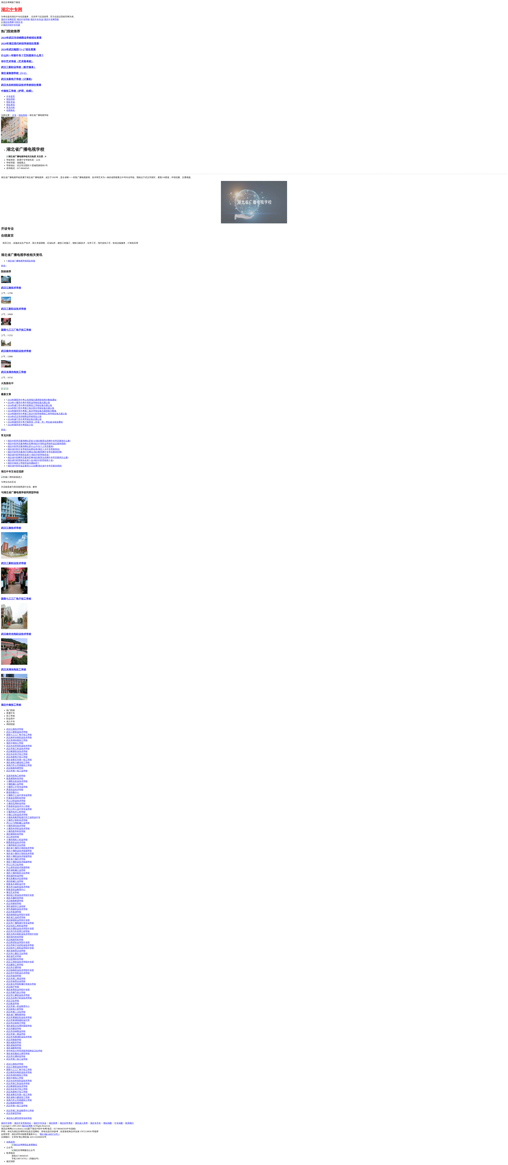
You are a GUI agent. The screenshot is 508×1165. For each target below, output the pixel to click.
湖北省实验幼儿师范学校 (18, 1053)
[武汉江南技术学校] (6, 282)
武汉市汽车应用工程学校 (18, 931)
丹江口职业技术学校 (15, 801)
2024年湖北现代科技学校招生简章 (20, 43)
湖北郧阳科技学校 (14, 834)
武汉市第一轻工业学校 (17, 771)
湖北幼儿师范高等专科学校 (19, 1118)
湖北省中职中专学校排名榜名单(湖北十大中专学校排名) (34, 449)
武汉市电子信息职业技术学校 (20, 945)
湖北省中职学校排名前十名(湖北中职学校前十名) (30, 460)
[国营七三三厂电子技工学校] (6, 324)
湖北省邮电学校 (13, 1048)
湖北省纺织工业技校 (15, 906)
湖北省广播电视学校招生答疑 (21, 261)
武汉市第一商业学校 (15, 1034)
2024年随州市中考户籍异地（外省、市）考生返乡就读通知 (35, 422)
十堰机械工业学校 (14, 784)
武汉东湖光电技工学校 (13, 372)
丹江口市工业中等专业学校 (19, 809)
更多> (3, 266)
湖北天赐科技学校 (14, 898)
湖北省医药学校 (13, 1042)
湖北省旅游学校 (13, 1045)
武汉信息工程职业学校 (17, 926)
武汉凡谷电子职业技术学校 (19, 998)
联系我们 (129, 1123)
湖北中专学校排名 (22, 1123)
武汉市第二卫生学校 (15, 1012)
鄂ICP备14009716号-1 (50, 1134)
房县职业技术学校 (14, 789)
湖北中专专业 (36, 19)
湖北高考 (53, 1123)
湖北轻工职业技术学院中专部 (20, 895)
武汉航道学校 (12, 1003)
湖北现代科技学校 (14, 937)
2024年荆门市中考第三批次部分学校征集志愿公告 (31, 408)
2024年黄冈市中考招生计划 (20, 425)
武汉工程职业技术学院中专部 (20, 962)
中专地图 (118, 1123)
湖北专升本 (95, 1123)
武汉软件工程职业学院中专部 (20, 948)
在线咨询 (10, 1142)
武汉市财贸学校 (13, 1113)
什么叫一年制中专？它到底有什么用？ (22, 55)
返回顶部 (10, 1161)
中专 (14, 115)
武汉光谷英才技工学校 (17, 754)
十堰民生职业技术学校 (17, 781)
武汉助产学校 (12, 987)
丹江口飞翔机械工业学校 (18, 823)
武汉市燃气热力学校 (15, 992)
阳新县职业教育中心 (15, 889)
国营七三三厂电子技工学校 (16, 329)
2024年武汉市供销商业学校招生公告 (25, 416)
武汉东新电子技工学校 (17, 757)
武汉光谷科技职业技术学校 (19, 746)
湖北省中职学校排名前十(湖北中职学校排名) (28, 455)
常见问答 (10, 107)
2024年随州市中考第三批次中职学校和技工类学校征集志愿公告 (37, 414)
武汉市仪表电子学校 (15, 1023)
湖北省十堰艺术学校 (15, 859)
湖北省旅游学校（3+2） (14, 73)
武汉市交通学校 (13, 967)
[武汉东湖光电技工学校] (6, 367)
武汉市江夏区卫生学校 (17, 953)
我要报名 (34, 168)
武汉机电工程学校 (14, 1009)
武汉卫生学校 (12, 1001)
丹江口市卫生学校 (14, 864)
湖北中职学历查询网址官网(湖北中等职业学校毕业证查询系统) (37, 443)
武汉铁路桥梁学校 (14, 901)
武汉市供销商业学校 (15, 1031)
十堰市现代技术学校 (15, 826)
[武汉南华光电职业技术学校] (6, 345)
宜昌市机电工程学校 (15, 776)
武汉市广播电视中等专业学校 (20, 923)
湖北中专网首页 (8, 19)
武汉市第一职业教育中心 (18, 1006)
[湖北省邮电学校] (7, 389)
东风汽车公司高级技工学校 (19, 765)
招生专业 (10, 102)
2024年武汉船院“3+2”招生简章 (18, 49)
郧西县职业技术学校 (15, 842)
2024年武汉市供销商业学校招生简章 (21, 37)
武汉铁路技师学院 (14, 768)
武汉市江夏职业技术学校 (18, 995)
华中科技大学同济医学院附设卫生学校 (24, 1051)
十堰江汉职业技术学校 (17, 814)
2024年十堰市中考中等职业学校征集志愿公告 (29, 402)
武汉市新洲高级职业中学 (18, 1020)
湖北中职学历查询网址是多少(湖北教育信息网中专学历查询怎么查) (39, 441)
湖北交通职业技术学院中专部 (20, 928)
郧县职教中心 (12, 792)
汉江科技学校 (12, 837)
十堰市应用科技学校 (15, 803)
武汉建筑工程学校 (14, 964)
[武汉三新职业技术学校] (6, 303)
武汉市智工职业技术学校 (18, 748)
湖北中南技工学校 (11, 704)
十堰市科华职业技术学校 (18, 828)
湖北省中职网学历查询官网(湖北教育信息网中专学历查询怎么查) (38, 457)
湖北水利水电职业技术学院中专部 (22, 934)
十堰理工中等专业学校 (17, 787)
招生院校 (10, 99)
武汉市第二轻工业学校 (17, 1059)
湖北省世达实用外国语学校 (19, 1026)
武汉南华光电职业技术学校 (16, 351)
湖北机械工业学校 (14, 881)
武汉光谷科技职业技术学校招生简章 (21, 84)
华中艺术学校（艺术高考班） (17, 61)
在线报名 (10, 110)
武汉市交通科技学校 (15, 1056)
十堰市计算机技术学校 (17, 820)
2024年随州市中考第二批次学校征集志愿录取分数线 (32, 411)
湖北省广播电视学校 (15, 1015)
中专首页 (10, 96)
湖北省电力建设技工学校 (18, 762)
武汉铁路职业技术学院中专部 (20, 970)
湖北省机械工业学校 (15, 870)
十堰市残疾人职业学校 (17, 839)
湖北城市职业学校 (14, 876)
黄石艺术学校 (12, 892)
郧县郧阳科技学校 (14, 778)
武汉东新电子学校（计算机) (16, 79)
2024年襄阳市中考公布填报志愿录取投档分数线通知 (32, 400)
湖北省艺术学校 (13, 956)
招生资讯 (10, 105)
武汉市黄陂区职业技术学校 (19, 1017)
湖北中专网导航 (51, 19)
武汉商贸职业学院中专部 (18, 942)
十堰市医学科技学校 (15, 831)
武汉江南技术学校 (11, 287)
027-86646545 (23, 168)
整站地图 (107, 1123)
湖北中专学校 (23, 19)
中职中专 (18, 22)
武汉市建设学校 (13, 1028)
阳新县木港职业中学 (15, 884)
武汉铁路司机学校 (14, 939)
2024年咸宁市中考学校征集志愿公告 (25, 419)
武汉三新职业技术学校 (13, 308)
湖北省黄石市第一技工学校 (19, 760)
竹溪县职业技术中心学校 (18, 806)
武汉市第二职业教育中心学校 (20, 1110)
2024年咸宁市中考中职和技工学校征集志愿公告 (30, 405)
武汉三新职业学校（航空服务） (18, 67)
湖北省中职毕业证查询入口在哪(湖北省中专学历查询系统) (35, 466)
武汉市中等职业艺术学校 (18, 973)
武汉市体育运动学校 (15, 981)
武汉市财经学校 (13, 903)
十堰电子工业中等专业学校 (19, 795)
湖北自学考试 (66, 1123)
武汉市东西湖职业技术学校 (19, 1037)
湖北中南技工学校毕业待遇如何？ (23, 463)
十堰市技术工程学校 (15, 812)
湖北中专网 (6, 1123)
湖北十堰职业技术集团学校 (19, 851)
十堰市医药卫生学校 (15, 845)
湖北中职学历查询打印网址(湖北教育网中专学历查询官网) (35, 452)
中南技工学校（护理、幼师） (17, 90)
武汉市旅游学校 (13, 976)
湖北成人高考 (81, 1123)
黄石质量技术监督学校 (17, 878)
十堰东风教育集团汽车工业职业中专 (23, 817)
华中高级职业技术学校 (17, 909)
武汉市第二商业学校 (15, 978)
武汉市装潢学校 (13, 912)
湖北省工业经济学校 (15, 917)
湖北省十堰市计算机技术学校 (20, 848)
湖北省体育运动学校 (15, 951)
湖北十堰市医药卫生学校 (18, 873)
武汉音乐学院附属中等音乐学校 (21, 984)
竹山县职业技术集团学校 (18, 867)
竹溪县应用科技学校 (15, 798)
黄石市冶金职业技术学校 (18, 887)
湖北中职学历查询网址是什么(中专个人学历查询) (30, 446)
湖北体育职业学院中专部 (18, 989)
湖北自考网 (27, 1126)
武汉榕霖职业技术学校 (17, 751)
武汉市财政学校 (13, 1040)
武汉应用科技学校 (14, 959)
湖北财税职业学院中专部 (18, 914)
